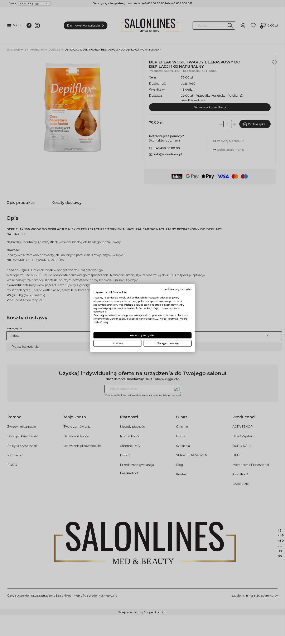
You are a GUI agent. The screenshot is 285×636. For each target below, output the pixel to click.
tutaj (105, 322)
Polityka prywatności (178, 289)
